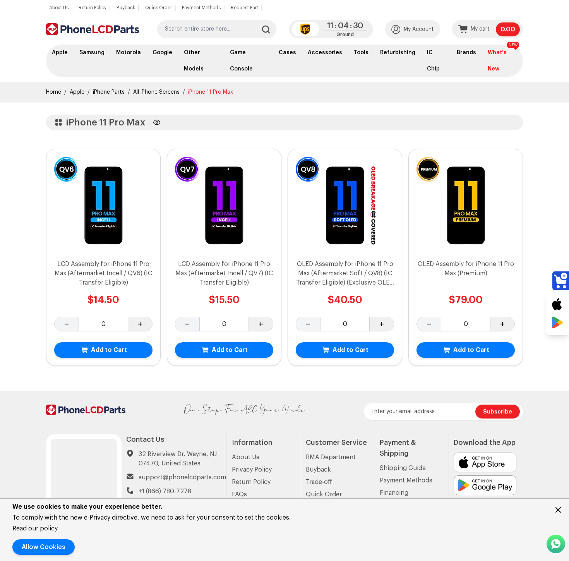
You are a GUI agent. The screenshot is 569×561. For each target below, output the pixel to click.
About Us (59, 7)
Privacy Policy (252, 470)
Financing (394, 493)
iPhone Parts (109, 92)
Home (53, 92)
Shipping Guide (403, 468)
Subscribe (497, 411)
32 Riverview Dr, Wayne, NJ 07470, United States (178, 459)
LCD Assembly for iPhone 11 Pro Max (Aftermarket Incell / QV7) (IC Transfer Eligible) (224, 273)
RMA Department (331, 457)
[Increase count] (140, 324)
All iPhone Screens (156, 92)
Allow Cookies (43, 547)
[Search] (266, 29)
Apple (77, 92)
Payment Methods (201, 7)
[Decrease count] (67, 324)
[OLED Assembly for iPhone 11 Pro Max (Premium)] (465, 204)
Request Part (244, 7)
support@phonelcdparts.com (182, 477)
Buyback (126, 7)
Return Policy (92, 7)
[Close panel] (558, 510)
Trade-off (319, 482)
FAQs (239, 494)
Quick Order (158, 7)
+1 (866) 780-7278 (165, 491)
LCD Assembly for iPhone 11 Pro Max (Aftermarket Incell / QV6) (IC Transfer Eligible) (103, 273)
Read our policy (35, 528)
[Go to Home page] (92, 29)
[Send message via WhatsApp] (556, 544)
